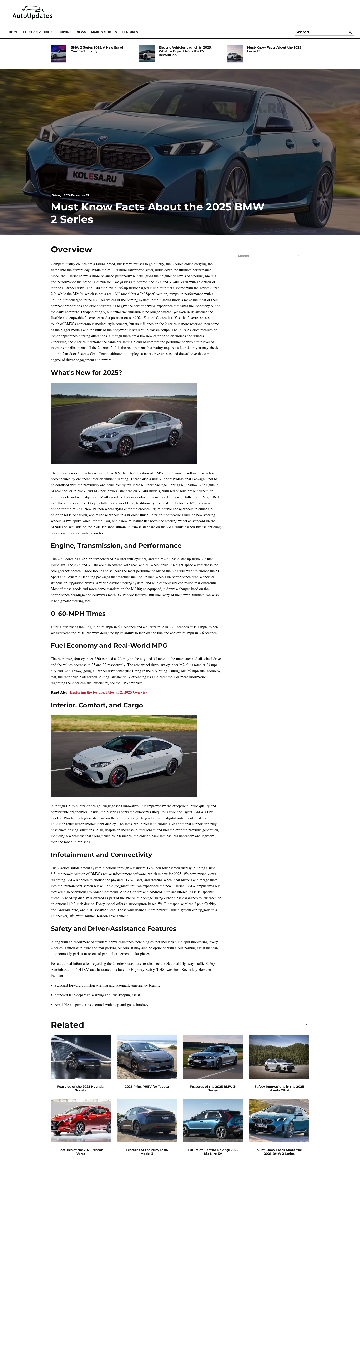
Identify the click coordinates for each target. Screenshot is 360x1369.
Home (13, 32)
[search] (350, 32)
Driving (65, 32)
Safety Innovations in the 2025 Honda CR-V (279, 1088)
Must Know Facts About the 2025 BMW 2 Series (279, 1152)
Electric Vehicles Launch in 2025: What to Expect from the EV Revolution (185, 51)
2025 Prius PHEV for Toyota (147, 1087)
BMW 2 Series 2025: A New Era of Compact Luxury (97, 49)
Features (130, 32)
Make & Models (104, 32)
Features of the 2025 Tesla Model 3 (147, 1152)
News (81, 32)
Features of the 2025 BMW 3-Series (213, 1088)
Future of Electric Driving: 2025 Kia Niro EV (213, 1152)
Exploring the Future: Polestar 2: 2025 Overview (109, 692)
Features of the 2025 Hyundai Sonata (81, 1088)
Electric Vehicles (38, 32)
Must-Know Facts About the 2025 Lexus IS (274, 49)
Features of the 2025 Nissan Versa (80, 1152)
